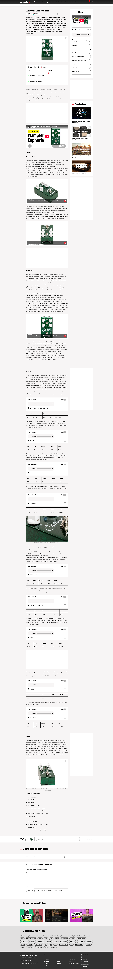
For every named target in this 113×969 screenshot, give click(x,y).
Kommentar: (29, 872)
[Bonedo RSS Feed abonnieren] (92, 2)
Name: (27, 883)
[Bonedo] (25, 2)
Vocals (71, 2)
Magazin (82, 2)
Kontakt (71, 955)
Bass (40, 2)
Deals (87, 2)
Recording (45, 2)
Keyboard (59, 2)
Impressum (71, 957)
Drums (53, 2)
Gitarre (35, 2)
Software (76, 2)
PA (63, 2)
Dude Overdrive (30, 29)
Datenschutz (72, 959)
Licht (66, 2)
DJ (49, 2)
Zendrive (51, 27)
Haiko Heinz (43, 14)
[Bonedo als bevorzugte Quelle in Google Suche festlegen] (36, 14)
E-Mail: (27, 886)
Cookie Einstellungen (74, 963)
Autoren (71, 961)
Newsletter (27, 963)
